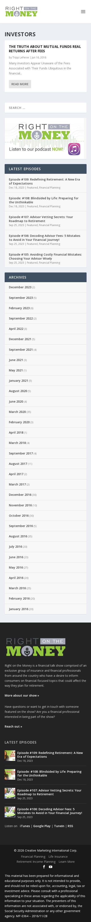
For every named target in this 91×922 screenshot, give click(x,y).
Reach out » (13, 726)
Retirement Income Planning (36, 862)
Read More (20, 84)
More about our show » (22, 695)
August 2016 (18, 536)
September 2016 (21, 526)
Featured (32, 187)
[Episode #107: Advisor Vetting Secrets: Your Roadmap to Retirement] (10, 793)
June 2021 (16, 360)
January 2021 (18, 381)
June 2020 (16, 401)
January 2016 (18, 609)
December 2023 (20, 287)
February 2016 (19, 598)
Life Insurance (58, 857)
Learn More (67, 862)
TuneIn (59, 826)
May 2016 (16, 567)
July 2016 (15, 547)
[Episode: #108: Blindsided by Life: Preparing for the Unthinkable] (10, 774)
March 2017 (17, 484)
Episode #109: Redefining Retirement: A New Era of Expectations (44, 181)
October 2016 (19, 516)
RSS (70, 826)
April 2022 (16, 329)
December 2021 (20, 339)
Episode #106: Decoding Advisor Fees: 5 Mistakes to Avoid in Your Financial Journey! (44, 237)
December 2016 (20, 495)
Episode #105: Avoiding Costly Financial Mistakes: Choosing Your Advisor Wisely (45, 256)
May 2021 (16, 370)
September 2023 (21, 298)
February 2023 (19, 308)
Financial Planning (49, 187)
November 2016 (20, 505)
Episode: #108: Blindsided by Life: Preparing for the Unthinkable (44, 200)
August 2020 (18, 391)
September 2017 (21, 453)
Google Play (42, 826)
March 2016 (17, 588)
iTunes (25, 826)
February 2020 (19, 422)
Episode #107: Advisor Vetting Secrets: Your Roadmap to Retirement (41, 219)
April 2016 (16, 578)
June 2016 (16, 557)
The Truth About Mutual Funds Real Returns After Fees (45, 48)
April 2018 (16, 432)
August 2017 (18, 464)
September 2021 (21, 350)
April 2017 (16, 474)
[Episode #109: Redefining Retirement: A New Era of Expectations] (10, 755)
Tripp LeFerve (20, 57)
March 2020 (17, 412)
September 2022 (21, 318)
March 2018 (17, 443)
